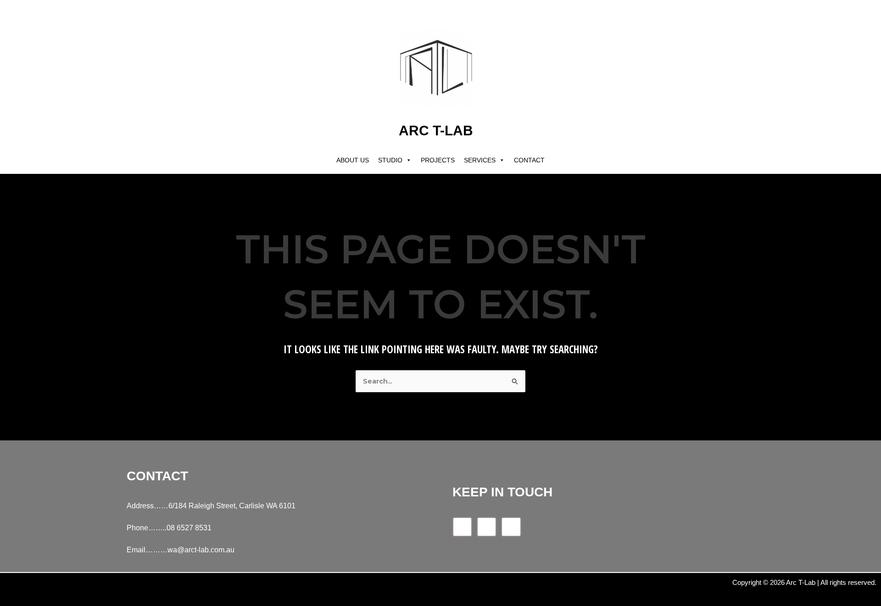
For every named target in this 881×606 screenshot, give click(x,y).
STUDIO (390, 160)
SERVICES (480, 160)
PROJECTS (438, 160)
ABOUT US (352, 160)
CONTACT (529, 160)
